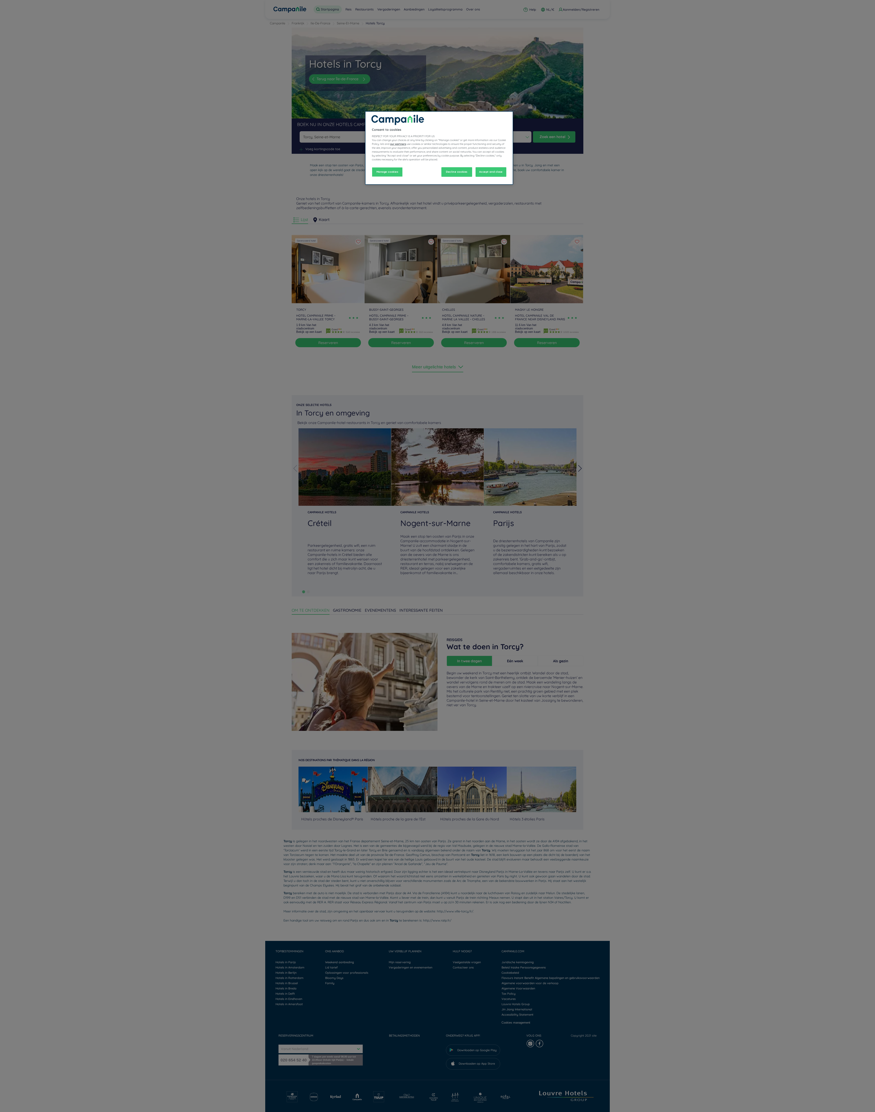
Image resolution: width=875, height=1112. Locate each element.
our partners (398, 144)
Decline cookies (456, 171)
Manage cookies (387, 171)
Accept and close (490, 171)
